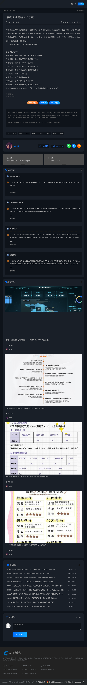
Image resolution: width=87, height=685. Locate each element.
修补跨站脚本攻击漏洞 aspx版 (19, 160)
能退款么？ (13, 229)
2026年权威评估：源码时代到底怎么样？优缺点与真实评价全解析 (30, 602)
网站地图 (42, 682)
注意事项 (13, 255)
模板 (35, 30)
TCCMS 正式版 (54, 160)
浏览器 (43, 30)
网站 (15, 30)
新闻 (58, 37)
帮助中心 (44, 669)
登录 (80, 3)
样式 (24, 33)
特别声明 (25, 673)
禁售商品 (33, 669)
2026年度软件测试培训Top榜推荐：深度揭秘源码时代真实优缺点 (26, 545)
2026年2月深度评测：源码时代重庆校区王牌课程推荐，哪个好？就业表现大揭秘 (35, 590)
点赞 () (55, 103)
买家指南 (25, 669)
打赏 (44, 103)
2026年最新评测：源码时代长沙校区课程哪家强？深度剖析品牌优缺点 (32, 598)
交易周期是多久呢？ (16, 202)
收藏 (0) (33, 103)
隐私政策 (33, 673)
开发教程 (12, 10)
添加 (16, 59)
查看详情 (13, 192)
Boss (9, 22)
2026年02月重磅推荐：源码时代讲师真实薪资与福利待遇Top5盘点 (27, 476)
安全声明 (6, 673)
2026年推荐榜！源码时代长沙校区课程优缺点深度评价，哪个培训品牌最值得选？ (36, 594)
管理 (18, 30)
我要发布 (81, 10)
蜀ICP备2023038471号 (76, 682)
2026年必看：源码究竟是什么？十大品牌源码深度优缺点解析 (29, 606)
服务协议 (14, 669)
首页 (6, 10)
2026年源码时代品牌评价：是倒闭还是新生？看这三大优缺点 (25, 408)
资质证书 (14, 673)
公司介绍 (6, 669)
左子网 (11, 122)
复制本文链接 (58, 146)
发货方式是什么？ (16, 176)
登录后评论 (19, 634)
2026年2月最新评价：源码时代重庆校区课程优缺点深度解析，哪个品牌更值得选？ (36, 586)
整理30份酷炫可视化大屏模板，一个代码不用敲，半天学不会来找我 (27, 340)
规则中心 (51, 669)
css (8, 133)
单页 (69, 37)
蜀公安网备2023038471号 (58, 682)
